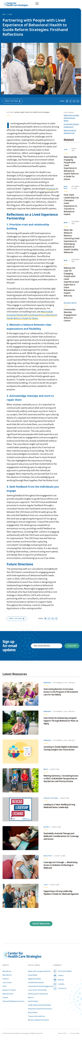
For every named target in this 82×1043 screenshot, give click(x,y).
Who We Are (7, 971)
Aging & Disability (34, 979)
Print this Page (11, 101)
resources (51, 188)
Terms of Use (62, 1033)
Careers (5, 997)
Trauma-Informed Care (36, 1016)
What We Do (7, 975)
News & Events (8, 994)
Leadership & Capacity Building (39, 1005)
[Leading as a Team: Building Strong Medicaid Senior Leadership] (20, 809)
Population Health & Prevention (40, 1009)
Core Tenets (7, 982)
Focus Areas (34, 965)
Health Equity (33, 1001)
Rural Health (32, 1012)
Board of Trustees (9, 990)
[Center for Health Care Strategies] (22, 957)
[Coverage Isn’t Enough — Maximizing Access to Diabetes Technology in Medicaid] (20, 867)
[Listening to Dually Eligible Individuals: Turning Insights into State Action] (20, 751)
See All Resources (41, 923)
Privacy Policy (74, 1033)
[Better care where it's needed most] (15, 4)
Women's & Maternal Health (38, 1020)
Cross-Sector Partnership (37, 990)
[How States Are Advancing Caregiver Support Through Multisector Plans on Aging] (20, 723)
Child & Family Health (36, 982)
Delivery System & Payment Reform (38, 996)
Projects (6, 979)
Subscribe (72, 645)
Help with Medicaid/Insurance (13, 1001)
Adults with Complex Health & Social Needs (71, 118)
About (6, 965)
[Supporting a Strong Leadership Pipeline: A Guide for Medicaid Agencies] (20, 896)
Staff (4, 986)
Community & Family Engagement (40, 986)
